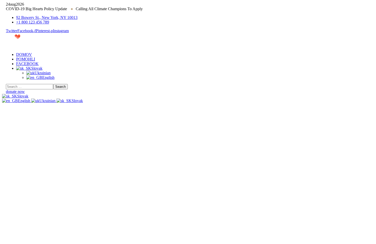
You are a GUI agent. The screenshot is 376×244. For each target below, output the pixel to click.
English (24, 101)
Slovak (22, 96)
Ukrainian (48, 101)
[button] (188, 91)
